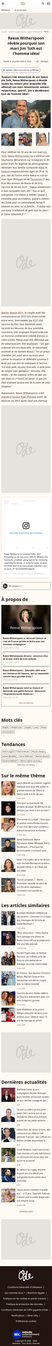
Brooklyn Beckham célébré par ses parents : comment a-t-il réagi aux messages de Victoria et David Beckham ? (33, 918)
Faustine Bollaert (9, 761)
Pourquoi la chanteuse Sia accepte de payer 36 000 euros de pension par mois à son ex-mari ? (33, 807)
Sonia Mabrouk (26, 756)
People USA (16, 727)
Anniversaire (8, 732)
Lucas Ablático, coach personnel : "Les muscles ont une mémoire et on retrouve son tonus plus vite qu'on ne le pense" (33, 1155)
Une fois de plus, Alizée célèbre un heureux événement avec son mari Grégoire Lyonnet (33, 997)
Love (36, 727)
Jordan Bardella (9, 756)
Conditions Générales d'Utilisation (24, 1287)
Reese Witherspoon (35, 31)
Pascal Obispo (38, 751)
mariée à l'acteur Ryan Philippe (18, 396)
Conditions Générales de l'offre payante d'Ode (24, 1309)
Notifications (17, 1315)
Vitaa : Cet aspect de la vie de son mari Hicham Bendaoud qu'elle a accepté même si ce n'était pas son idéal (33, 865)
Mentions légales (36, 1292)
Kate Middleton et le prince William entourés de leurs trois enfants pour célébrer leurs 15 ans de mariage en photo (32, 1015)
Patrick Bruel (23, 751)
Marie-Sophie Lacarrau (30, 761)
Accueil (4, 31)
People (5, 727)
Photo (43, 727)
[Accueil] (23, 4)
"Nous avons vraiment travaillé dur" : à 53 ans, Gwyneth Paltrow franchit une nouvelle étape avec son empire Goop (33, 1195)
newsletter (48, 3)
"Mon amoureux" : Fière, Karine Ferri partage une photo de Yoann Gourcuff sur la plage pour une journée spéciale (33, 938)
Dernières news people (17, 31)
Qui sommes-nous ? (15, 1292)
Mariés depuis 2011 (12, 312)
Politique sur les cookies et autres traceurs (24, 1298)
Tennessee (36, 179)
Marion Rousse (42, 756)
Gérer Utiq (32, 1315)
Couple (28, 727)
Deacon (5, 171)
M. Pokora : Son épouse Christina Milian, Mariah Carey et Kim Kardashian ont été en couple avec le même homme (33, 979)
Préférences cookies (26, 1321)
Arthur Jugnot (8, 751)
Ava (42, 167)
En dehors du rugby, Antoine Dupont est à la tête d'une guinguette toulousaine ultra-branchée (31, 1175)
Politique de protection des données (24, 1304)
